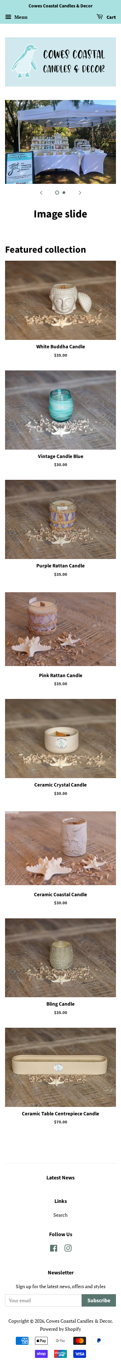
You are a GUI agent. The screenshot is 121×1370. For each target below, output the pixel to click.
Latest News (60, 1177)
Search (60, 1215)
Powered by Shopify (60, 1329)
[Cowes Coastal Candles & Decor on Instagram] (68, 1249)
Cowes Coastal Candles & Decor (79, 1321)
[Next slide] (80, 192)
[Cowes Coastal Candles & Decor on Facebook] (53, 1249)
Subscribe (98, 1300)
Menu (20, 17)
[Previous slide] (41, 192)
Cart (111, 17)
